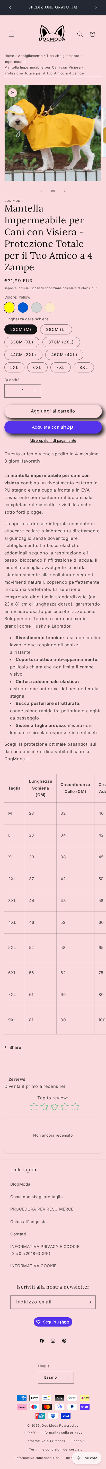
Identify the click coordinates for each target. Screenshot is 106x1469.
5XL (14, 367)
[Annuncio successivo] (96, 7)
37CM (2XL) (61, 342)
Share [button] (15, 1047)
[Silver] (36, 307)
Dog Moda (50, 1425)
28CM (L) (56, 329)
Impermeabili (15, 62)
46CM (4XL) (64, 354)
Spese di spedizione (46, 288)
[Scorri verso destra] (64, 190)
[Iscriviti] (89, 1302)
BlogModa (20, 1184)
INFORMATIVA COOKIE (33, 1265)
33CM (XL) (22, 342)
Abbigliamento (30, 56)
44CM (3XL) (23, 354)
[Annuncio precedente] (10, 7)
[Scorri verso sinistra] (41, 190)
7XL (60, 367)
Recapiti (78, 1441)
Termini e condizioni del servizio (55, 1449)
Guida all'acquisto (28, 1221)
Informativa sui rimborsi (46, 1441)
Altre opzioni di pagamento (53, 440)
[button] (11, 34)
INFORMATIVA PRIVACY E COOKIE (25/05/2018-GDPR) (44, 1250)
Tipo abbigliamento (63, 56)
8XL (84, 367)
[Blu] (23, 307)
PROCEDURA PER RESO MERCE (42, 1209)
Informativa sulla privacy (61, 1432)
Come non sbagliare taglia (36, 1196)
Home (9, 56)
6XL (37, 367)
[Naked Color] (50, 307)
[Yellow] (9, 307)
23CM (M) (21, 329)
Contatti (18, 1234)
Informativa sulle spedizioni (38, 1458)
